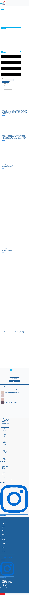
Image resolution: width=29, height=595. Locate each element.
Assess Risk (5, 86)
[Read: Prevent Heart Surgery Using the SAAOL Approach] (14, 265)
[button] (11, 66)
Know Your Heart (6, 85)
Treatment (4, 92)
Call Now (14, 381)
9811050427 (5, 585)
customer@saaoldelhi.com (5, 428)
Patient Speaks (6, 83)
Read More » (3, 115)
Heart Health (4, 84)
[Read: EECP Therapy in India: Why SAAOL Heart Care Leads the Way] (14, 153)
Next (27, 369)
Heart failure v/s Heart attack (7, 88)
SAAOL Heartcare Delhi (8, 479)
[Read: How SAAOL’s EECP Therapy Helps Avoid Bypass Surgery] (14, 181)
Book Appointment (14, 378)
